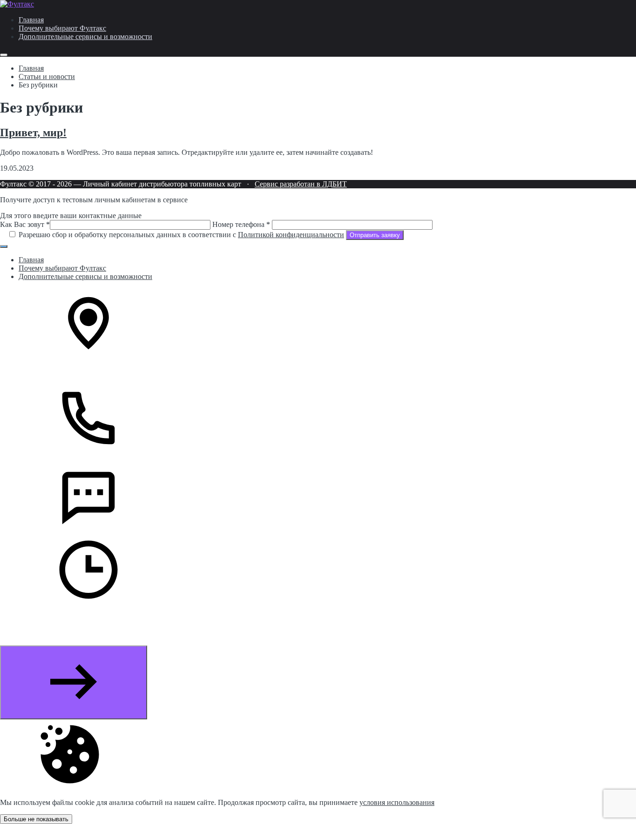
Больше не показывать (36, 819)
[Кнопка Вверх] (73, 682)
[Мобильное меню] (3, 54)
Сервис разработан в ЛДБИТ (301, 184)
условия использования (396, 802)
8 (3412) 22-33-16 (46, 459)
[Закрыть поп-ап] (3, 246)
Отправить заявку (375, 235)
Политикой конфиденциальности (291, 235)
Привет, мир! (33, 132)
